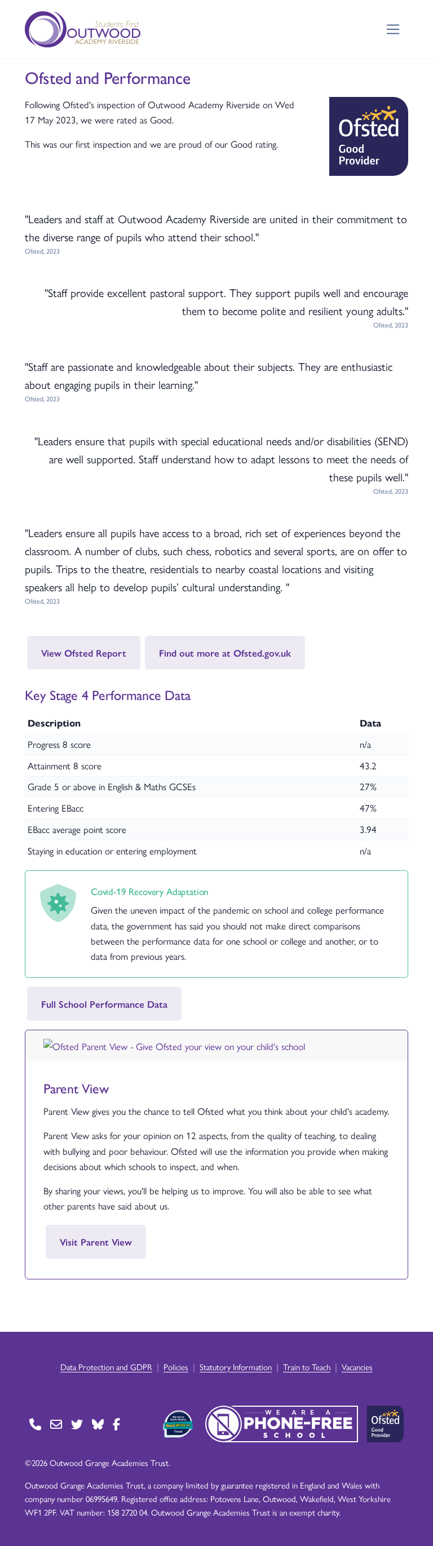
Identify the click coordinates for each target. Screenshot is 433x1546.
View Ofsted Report (83, 652)
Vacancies (357, 1366)
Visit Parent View (96, 1241)
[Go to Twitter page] (77, 1424)
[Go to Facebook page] (116, 1424)
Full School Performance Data (104, 1004)
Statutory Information (236, 1366)
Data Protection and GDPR (106, 1366)
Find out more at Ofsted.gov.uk (225, 652)
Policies (176, 1366)
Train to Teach (306, 1366)
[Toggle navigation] (393, 30)
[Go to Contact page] (35, 1424)
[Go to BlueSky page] (98, 1424)
